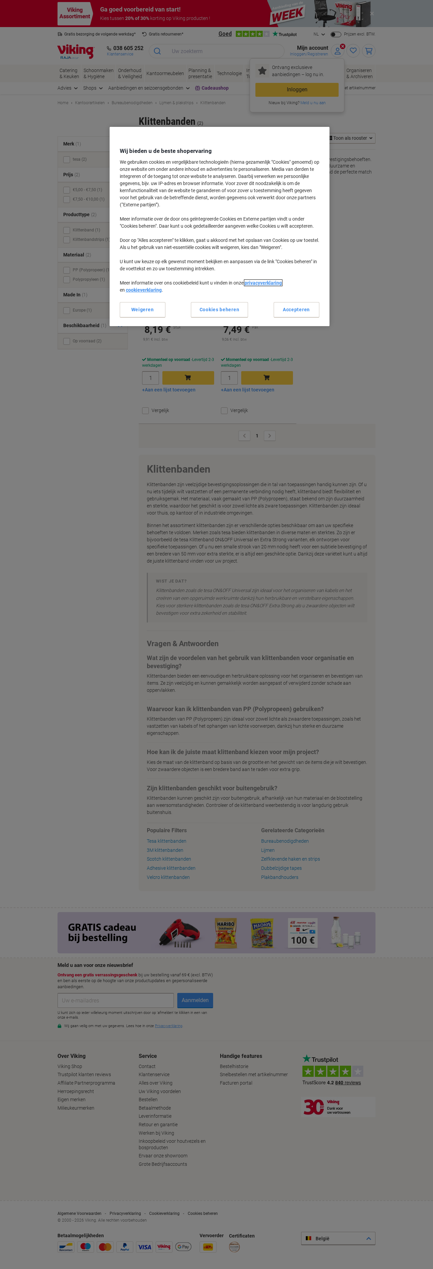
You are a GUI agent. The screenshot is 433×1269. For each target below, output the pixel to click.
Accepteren (296, 309)
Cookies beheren (220, 309)
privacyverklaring (263, 283)
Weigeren (142, 309)
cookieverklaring (144, 290)
